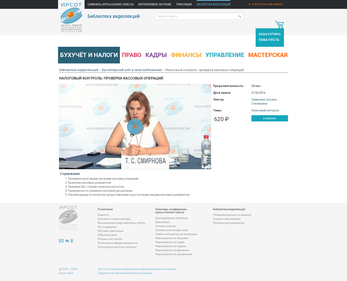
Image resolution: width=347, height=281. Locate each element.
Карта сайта (66, 273)
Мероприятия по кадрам (170, 246)
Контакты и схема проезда (114, 219)
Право (131, 54)
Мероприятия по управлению (174, 254)
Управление (224, 54)
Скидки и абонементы (227, 219)
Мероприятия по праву (169, 242)
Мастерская (268, 54)
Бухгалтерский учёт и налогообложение (132, 70)
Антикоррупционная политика (117, 247)
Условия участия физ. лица (171, 230)
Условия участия (165, 226)
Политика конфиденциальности (118, 243)
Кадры (156, 54)
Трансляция (184, 4)
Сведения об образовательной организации (125, 273)
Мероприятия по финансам (172, 250)
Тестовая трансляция (110, 231)
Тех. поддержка (107, 227)
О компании (105, 209)
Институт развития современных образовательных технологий (137, 269)
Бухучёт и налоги (89, 54)
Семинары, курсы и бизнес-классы (111, 4)
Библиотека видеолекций (213, 4)
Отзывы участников (110, 239)
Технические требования (228, 223)
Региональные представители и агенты (121, 223)
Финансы (186, 54)
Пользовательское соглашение (232, 215)
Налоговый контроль (265, 110)
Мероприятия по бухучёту (171, 238)
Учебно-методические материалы (176, 234)
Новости (103, 215)
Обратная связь (107, 235)
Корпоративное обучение (154, 4)
